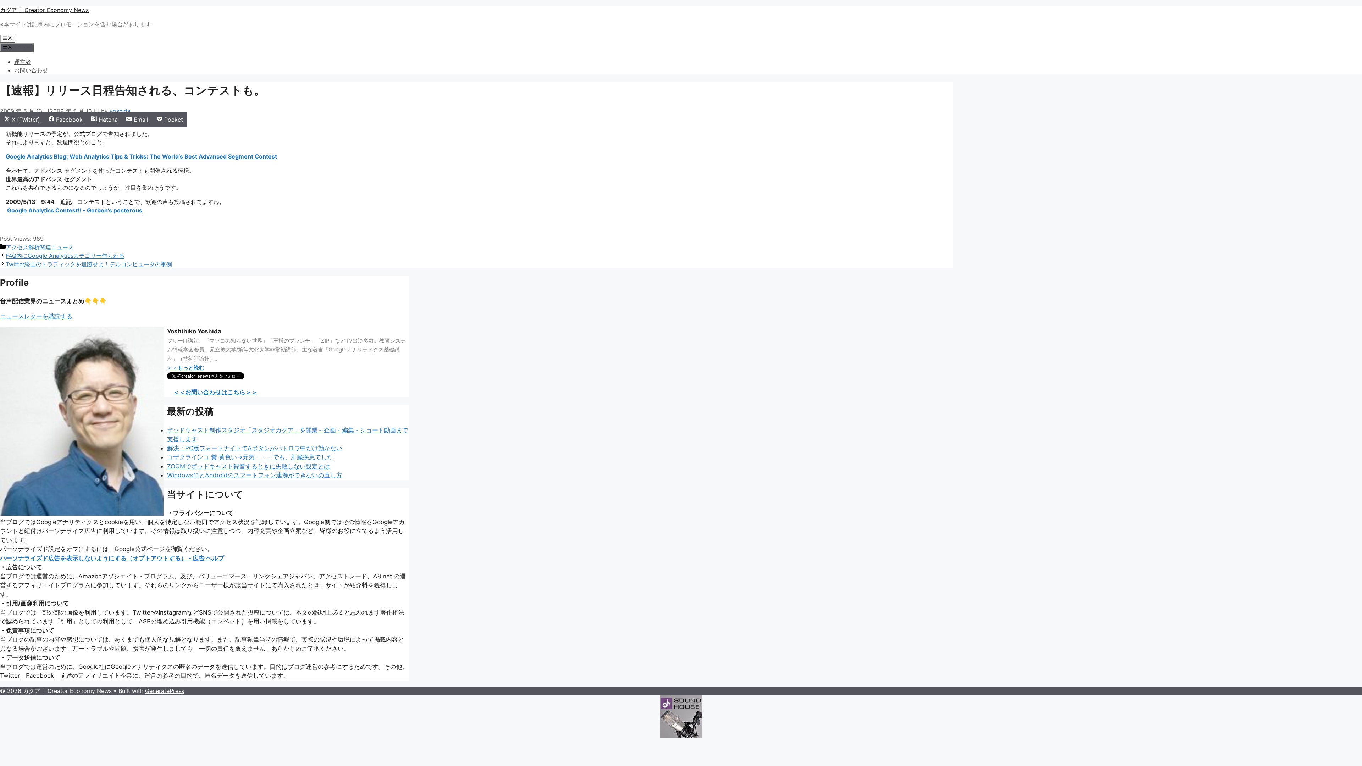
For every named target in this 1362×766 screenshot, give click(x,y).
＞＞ (185, 367)
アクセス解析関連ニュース (40, 247)
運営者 (22, 61)
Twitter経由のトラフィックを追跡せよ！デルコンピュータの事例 (89, 264)
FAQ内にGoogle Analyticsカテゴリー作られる (65, 255)
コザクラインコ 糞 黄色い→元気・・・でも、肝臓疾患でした (250, 457)
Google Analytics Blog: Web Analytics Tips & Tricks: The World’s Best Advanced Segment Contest (141, 156)
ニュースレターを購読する (36, 316)
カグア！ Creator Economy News (44, 9)
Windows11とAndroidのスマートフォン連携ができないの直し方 (254, 475)
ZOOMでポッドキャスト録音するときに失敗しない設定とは (248, 466)
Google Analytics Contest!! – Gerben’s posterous (74, 210)
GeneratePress (164, 690)
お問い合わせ (31, 70)
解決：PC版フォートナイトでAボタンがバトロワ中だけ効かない (254, 448)
